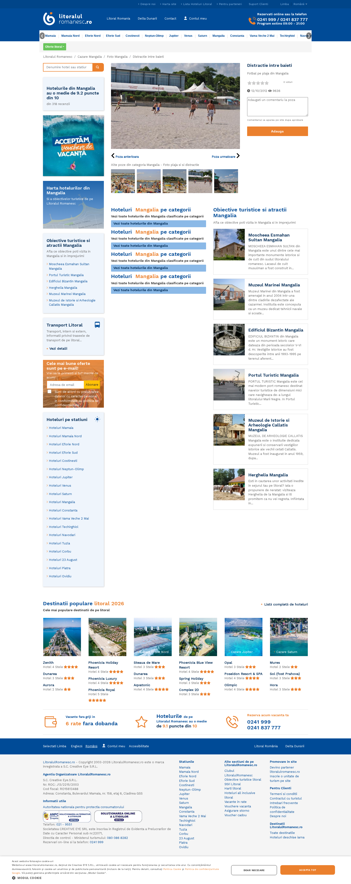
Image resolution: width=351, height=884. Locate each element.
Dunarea (50, 674)
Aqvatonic (142, 685)
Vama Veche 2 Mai (262, 35)
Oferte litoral (53, 46)
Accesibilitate (139, 746)
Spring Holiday (191, 678)
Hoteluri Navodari (62, 535)
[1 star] (249, 83)
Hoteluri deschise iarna (287, 837)
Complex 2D (189, 690)
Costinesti (132, 35)
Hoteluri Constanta (63, 510)
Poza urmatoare (224, 156)
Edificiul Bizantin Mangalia (68, 281)
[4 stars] (262, 83)
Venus (188, 35)
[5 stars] (266, 83)
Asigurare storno (236, 810)
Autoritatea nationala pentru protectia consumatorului (83, 807)
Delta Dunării (294, 746)
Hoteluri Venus (60, 485)
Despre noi (147, 4)
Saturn (202, 35)
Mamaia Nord (70, 35)
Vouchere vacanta (237, 806)
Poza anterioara (127, 156)
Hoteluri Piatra (59, 568)
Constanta (237, 35)
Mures (275, 662)
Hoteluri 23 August (63, 560)
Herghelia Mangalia (63, 287)
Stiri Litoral (232, 784)
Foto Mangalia (117, 56)
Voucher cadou (235, 815)
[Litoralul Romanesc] (67, 19)
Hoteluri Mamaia (61, 428)
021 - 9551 (64, 824)
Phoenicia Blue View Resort (196, 665)
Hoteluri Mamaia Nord (65, 436)
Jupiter (174, 35)
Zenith (48, 662)
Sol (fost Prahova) (285, 674)
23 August (186, 838)
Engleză (76, 746)
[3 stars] (258, 83)
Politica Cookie (172, 869)
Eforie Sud (113, 35)
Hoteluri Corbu (60, 551)
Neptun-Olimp (154, 35)
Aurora (48, 685)
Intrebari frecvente (284, 803)
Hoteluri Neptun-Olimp (66, 469)
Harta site (169, 4)
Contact (170, 18)
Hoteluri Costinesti (63, 461)
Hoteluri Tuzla (59, 543)
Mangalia (219, 35)
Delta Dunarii (147, 18)
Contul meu (198, 18)
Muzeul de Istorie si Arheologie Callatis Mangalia (72, 303)
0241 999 (266, 19)
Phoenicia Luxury (102, 678)
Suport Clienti (258, 4)
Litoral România (266, 746)
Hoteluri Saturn (60, 494)
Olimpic (230, 685)
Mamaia (50, 35)
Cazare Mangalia (90, 56)
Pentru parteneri (230, 4)
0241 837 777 (294, 19)
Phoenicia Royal (101, 690)
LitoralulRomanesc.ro (59, 762)
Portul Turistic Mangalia (66, 275)
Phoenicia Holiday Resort (103, 665)
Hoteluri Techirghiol (63, 527)
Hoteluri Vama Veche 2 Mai (69, 518)
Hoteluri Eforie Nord (64, 444)
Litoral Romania (118, 18)
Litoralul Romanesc (57, 56)
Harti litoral (232, 788)
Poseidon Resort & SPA (243, 674)
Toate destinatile (282, 833)
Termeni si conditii (283, 794)
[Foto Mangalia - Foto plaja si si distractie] (123, 181)
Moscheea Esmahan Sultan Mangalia (69, 266)
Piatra (183, 842)
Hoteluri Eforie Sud (63, 452)
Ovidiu (183, 847)
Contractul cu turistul (286, 798)
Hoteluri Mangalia (62, 502)
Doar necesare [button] (254, 870)
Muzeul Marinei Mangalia (67, 294)
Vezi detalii (58, 348)
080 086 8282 (117, 838)
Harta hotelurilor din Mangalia (68, 190)
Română (91, 746)
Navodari (185, 825)
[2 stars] (253, 83)
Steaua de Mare (147, 662)
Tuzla (183, 829)
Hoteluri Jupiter (61, 477)
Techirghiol (287, 35)
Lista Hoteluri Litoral (197, 4)
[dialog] (175, 870)
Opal (228, 662)
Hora (274, 685)
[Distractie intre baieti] (175, 105)
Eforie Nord (93, 35)
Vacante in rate (235, 802)
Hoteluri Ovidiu (60, 576)
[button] (117, 877)
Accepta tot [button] (307, 870)
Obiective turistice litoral (242, 779)
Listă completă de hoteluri (286, 604)
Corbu (183, 834)
